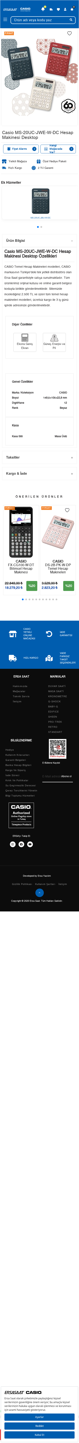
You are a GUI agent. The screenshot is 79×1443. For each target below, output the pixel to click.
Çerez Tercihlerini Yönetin (21, 790)
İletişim (17, 701)
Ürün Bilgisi (15, 240)
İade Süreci (12, 775)
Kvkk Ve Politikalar (16, 780)
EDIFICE (53, 712)
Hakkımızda (20, 686)
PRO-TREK (55, 722)
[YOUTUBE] (30, 844)
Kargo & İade (16, 473)
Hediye (9, 750)
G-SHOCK (54, 701)
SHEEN (52, 717)
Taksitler (13, 457)
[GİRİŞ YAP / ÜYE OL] (65, 9)
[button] (38, 227)
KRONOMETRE (57, 696)
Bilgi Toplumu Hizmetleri (20, 796)
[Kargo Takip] (51, 9)
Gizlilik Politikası (22, 884)
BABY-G (53, 706)
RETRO (53, 727)
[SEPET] (72, 9)
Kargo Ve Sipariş (15, 770)
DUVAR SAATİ (57, 686)
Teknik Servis (21, 696)
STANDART (55, 732)
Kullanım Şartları (45, 884)
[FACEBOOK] (21, 844)
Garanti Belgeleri (15, 760)
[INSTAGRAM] (13, 844)
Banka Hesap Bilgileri (18, 765)
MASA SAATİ (56, 691)
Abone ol (66, 776)
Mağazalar (19, 691)
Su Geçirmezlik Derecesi (20, 785)
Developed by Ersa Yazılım (37, 876)
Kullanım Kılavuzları (17, 755)
